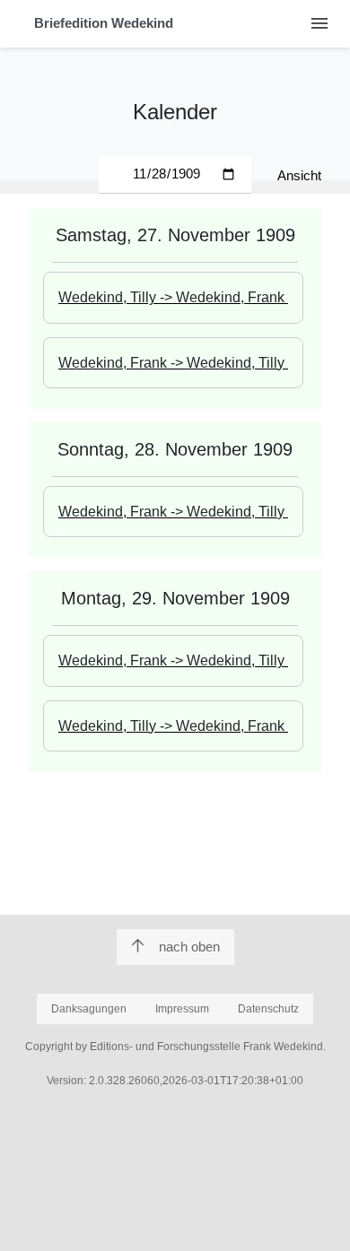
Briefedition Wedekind (103, 22)
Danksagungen (89, 1009)
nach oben (189, 946)
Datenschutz (268, 1009)
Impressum (182, 1009)
